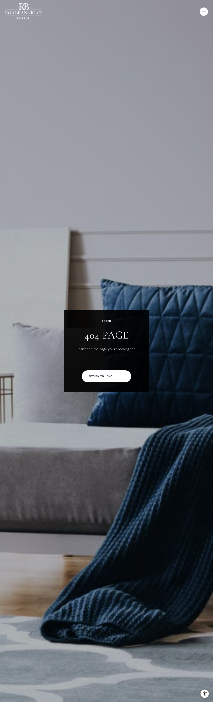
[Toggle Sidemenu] (204, 11)
